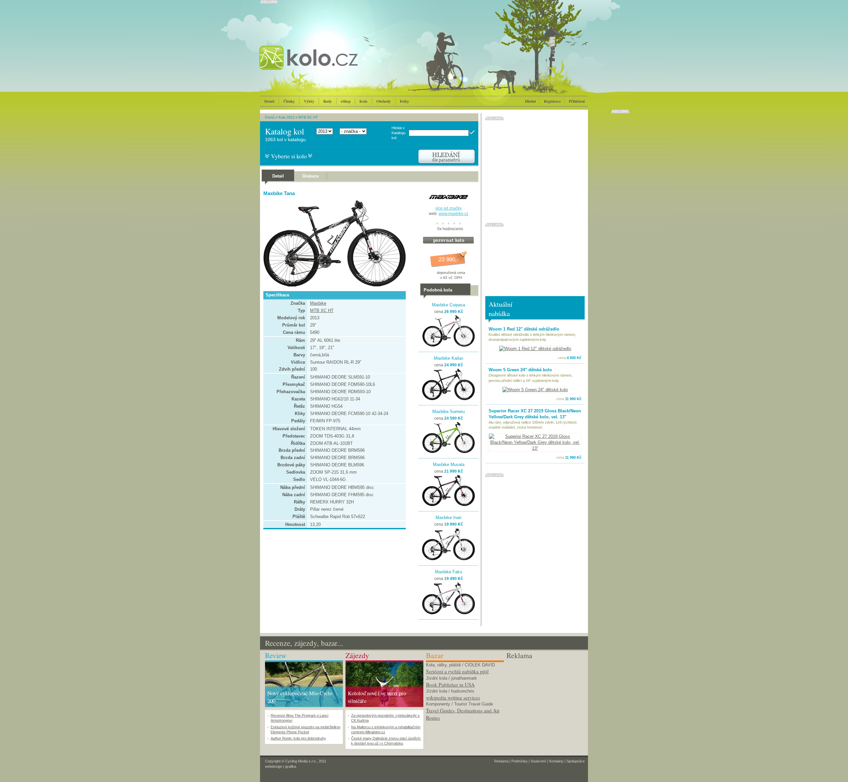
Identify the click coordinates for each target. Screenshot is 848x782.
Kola (363, 101)
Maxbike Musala (448, 464)
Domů (269, 101)
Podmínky (519, 761)
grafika (290, 766)
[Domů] (326, 64)
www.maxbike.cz (453, 214)
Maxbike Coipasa (448, 304)
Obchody (383, 101)
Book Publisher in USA (450, 684)
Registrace (552, 101)
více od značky (448, 208)
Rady (327, 101)
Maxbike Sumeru (448, 411)
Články (289, 101)
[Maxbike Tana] (333, 285)
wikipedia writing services (453, 697)
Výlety (309, 101)
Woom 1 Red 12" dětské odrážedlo (524, 329)
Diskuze (310, 176)
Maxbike (318, 303)
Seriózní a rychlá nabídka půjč (457, 671)
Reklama (501, 761)
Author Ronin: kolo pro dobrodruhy (298, 738)
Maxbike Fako (448, 571)
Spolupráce (575, 761)
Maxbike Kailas (448, 358)
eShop (345, 101)
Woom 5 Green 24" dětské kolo (520, 369)
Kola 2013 (286, 117)
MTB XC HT (308, 117)
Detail (278, 176)
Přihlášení (577, 101)
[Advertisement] (545, 701)
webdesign (273, 766)
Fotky (404, 101)
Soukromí (538, 761)
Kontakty (556, 761)
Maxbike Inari (448, 517)
